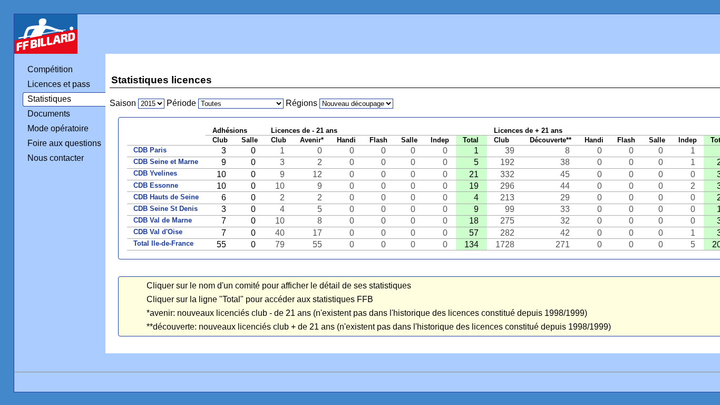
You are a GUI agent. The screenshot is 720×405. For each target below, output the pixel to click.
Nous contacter (55, 157)
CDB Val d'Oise (157, 232)
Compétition (50, 69)
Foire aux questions (64, 143)
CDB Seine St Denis (165, 209)
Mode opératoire (58, 128)
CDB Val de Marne (162, 220)
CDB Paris (150, 150)
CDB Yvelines (155, 173)
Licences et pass (58, 84)
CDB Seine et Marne (165, 162)
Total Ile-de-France (163, 243)
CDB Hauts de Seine (166, 197)
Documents (48, 113)
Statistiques (49, 98)
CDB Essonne (155, 185)
